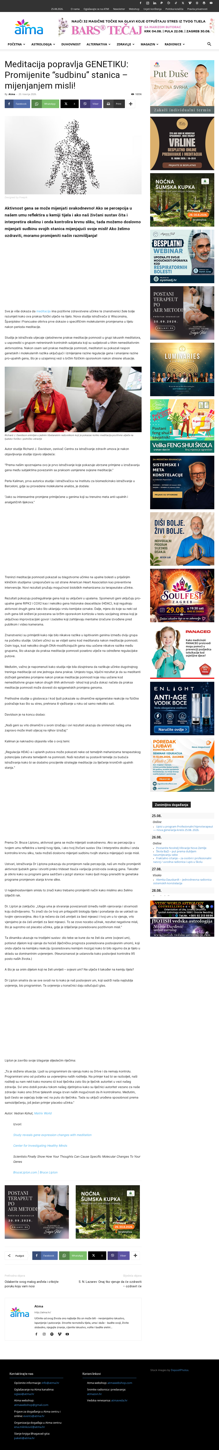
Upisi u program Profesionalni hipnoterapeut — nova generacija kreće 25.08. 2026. (183, 828)
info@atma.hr (50, 1383)
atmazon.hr (94, 1394)
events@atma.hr (33, 1416)
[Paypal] (161, 3)
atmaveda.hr (119, 1400)
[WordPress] (204, 3)
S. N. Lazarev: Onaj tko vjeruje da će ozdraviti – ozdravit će (110, 1284)
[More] (130, 104)
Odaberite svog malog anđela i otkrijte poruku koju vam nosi (32, 1284)
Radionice (173, 44)
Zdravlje (124, 44)
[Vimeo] (190, 3)
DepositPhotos (179, 1370)
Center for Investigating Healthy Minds (40, 1145)
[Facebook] (140, 3)
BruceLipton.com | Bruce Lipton (35, 1172)
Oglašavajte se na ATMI (96, 8)
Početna (15, 44)
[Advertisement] (73, 274)
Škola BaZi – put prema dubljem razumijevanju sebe (174, 853)
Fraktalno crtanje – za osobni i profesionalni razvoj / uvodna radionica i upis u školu (182, 859)
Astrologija (41, 44)
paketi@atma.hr (24, 1438)
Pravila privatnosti (197, 8)
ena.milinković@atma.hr (29, 1427)
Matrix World (43, 1113)
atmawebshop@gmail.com (31, 1405)
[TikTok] (176, 3)
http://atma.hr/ (42, 1312)
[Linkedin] (154, 3)
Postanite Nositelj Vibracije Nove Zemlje (181, 848)
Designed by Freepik (16, 197)
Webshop (134, 8)
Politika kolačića (174, 8)
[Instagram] (147, 3)
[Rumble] (169, 3)
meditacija (43, 311)
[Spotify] (53, 1334)
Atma (12, 94)
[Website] (197, 3)
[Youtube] (211, 3)
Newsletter (119, 8)
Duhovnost (71, 44)
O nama (75, 8)
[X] (183, 3)
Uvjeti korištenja (152, 8)
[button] (209, 45)
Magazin (148, 44)
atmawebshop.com (120, 1383)
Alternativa (97, 44)
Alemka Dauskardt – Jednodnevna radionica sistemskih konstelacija (182, 881)
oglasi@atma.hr (24, 1394)
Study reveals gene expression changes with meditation (52, 1135)
